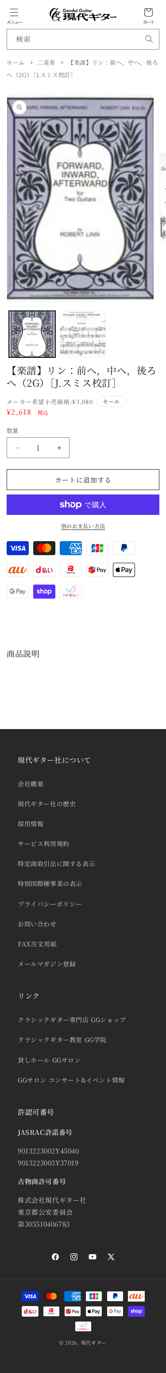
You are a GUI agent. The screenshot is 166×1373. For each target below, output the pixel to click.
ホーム (16, 62)
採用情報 (30, 823)
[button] (14, 12)
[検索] (149, 39)
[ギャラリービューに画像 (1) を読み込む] (32, 334)
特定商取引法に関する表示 (56, 863)
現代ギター (94, 1342)
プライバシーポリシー (50, 903)
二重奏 (46, 62)
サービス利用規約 (43, 843)
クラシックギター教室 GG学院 (62, 1039)
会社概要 (30, 783)
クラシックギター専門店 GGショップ (72, 1019)
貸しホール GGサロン (49, 1059)
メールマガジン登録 (47, 963)
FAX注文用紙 (37, 943)
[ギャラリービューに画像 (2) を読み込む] (83, 334)
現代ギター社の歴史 (47, 803)
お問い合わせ (37, 923)
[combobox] (83, 39)
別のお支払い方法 (83, 526)
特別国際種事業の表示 (50, 883)
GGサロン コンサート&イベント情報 (71, 1079)
